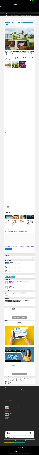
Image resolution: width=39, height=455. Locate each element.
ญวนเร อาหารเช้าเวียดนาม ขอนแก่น (26, 15)
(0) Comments (20, 263)
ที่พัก (8, 206)
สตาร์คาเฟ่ (14, 374)
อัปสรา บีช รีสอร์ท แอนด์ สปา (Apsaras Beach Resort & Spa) (30, 222)
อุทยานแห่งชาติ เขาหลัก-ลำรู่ (29, 210)
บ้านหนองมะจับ (14, 15)
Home (6, 19)
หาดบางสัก (7, 220)
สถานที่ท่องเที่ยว (18, 440)
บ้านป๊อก (19, 15)
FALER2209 (11, 281)
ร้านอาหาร (27, 440)
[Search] (33, 258)
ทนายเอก (10, 286)
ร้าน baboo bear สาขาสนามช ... (26, 281)
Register (6, 295)
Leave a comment (19, 26)
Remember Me (28, 293)
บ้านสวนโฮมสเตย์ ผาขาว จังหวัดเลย (14, 406)
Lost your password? (8, 296)
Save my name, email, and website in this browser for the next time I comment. (19, 246)
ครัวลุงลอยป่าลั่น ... (23, 286)
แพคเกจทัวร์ (18, 443)
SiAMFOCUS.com (13, 437)
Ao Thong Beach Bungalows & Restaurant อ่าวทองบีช (15, 222)
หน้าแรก (7, 440)
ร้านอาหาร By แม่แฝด (12, 410)
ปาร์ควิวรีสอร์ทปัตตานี (16, 317)
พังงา (10, 19)
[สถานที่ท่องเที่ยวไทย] (19, 4)
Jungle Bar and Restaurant (22, 221)
